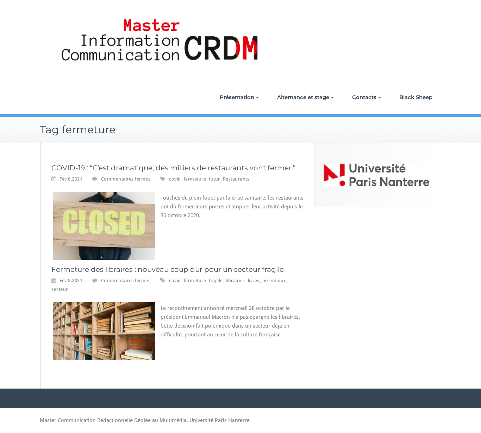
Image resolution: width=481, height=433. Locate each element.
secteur (59, 289)
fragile (216, 280)
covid (175, 179)
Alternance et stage (303, 97)
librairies (235, 280)
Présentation (237, 97)
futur (214, 179)
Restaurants (236, 179)
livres (254, 280)
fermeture (195, 179)
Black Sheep (415, 97)
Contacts (364, 97)
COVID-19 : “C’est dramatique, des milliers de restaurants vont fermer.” (173, 168)
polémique (274, 280)
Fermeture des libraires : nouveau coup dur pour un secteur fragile (167, 269)
